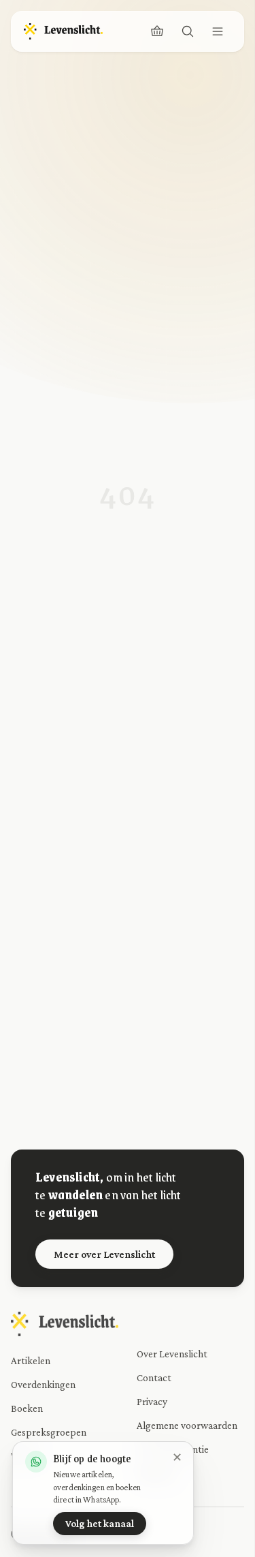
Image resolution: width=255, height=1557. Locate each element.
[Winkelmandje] (157, 31)
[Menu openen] (217, 31)
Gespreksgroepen (48, 1432)
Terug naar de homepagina (136, 737)
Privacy (152, 1401)
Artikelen (30, 1360)
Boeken (27, 1408)
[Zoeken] (187, 31)
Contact (154, 1377)
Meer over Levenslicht (104, 1254)
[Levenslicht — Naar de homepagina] (63, 31)
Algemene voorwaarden (187, 1425)
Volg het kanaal (99, 1523)
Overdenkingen (43, 1384)
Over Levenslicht (172, 1353)
